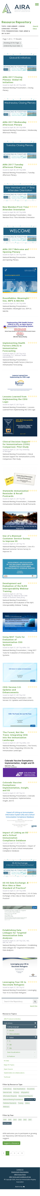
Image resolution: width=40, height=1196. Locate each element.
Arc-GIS (11, 1030)
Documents (30, 1089)
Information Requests (10, 1096)
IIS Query (16, 1092)
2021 (30, 1120)
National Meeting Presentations (13, 1099)
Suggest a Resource (11, 1143)
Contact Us (20, 1170)
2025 (9, 1120)
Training (20, 1103)
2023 (19, 1120)
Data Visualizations (13, 1052)
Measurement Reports (26, 1096)
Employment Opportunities (19, 1172)
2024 (14, 1120)
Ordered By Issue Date (12, 46)
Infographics (25, 1092)
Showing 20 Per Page (11, 43)
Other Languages (14, 1034)
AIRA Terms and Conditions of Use (20, 1177)
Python (11, 1037)
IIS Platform (11, 1056)
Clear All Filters (35, 27)
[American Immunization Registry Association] (16, 8)
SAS (10, 1044)
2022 (24, 1120)
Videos (27, 1103)
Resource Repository (16, 22)
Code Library (7, 1089)
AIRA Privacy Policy (20, 1175)
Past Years (6, 1123)
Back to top (19, 1187)
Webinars (6, 1107)
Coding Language (13, 1027)
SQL (10, 1048)
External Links (7, 1092)
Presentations (29, 1099)
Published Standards (9, 1103)
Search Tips (33, 1006)
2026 (4, 1120)
